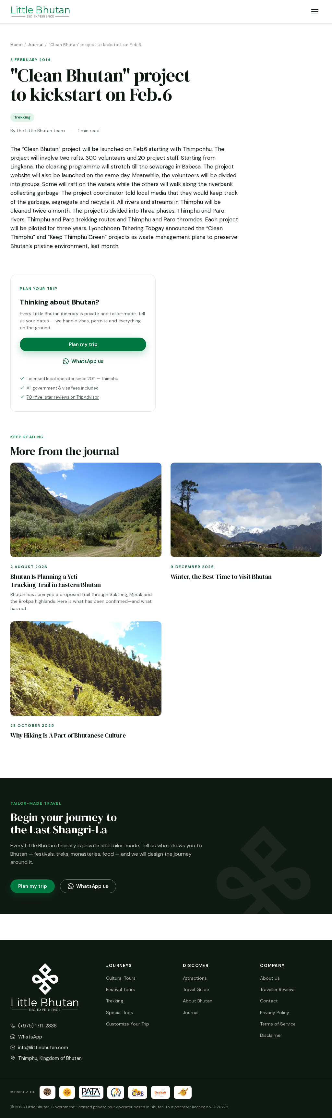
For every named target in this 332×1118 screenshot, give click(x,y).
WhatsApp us (87, 361)
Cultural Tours (121, 978)
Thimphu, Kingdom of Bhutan (50, 1058)
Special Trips (119, 1012)
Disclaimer (271, 1035)
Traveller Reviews (278, 989)
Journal (35, 44)
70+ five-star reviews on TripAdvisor (63, 397)
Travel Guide (196, 989)
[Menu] (315, 11)
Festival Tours (120, 989)
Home (16, 44)
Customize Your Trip (127, 1024)
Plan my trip (83, 344)
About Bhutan (197, 1001)
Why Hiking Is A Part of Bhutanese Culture (68, 735)
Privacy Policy (274, 1012)
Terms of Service (278, 1024)
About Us (270, 978)
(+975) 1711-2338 (37, 1026)
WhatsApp (30, 1037)
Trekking (114, 1001)
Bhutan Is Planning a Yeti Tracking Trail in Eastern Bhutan (55, 580)
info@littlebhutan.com (43, 1047)
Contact (269, 1001)
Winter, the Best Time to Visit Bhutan (221, 576)
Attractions (195, 978)
